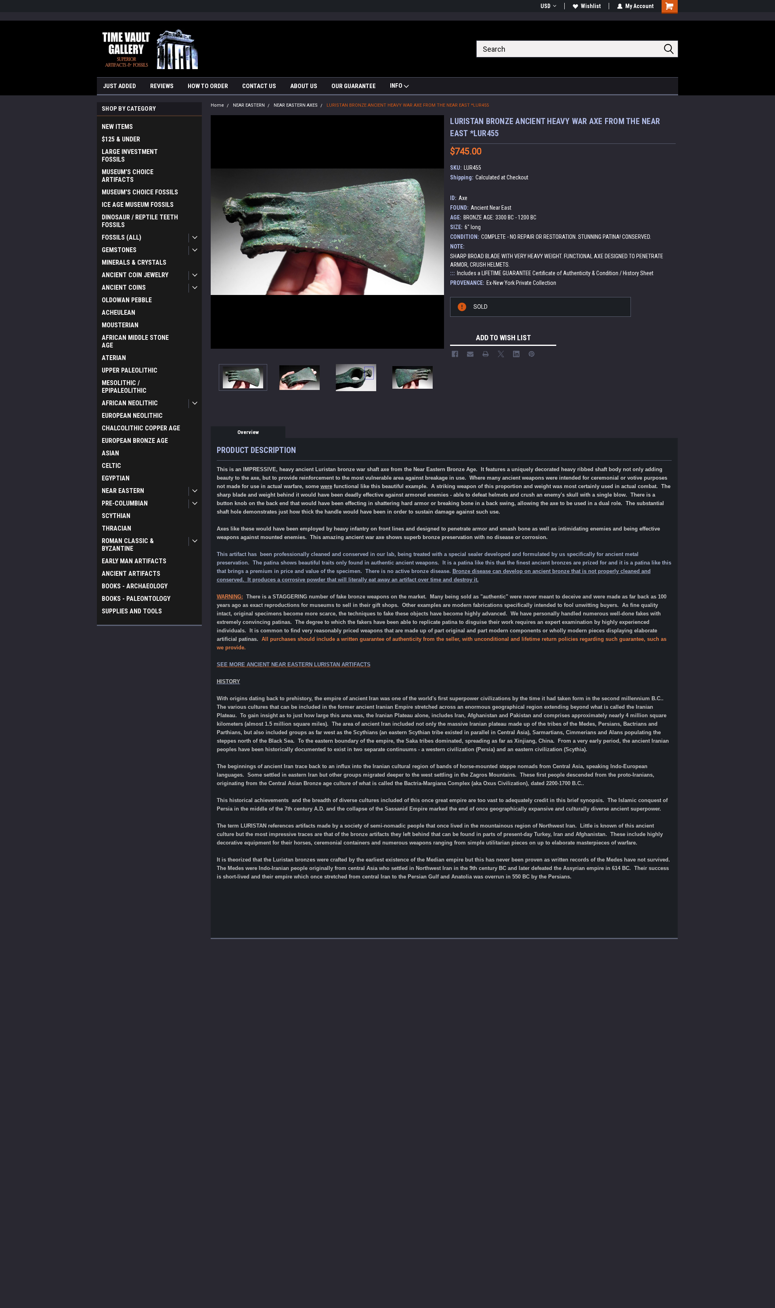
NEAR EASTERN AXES (296, 105)
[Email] (470, 354)
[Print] (485, 354)
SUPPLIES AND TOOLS (132, 611)
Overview (248, 432)
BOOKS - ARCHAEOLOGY (135, 586)
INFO (397, 85)
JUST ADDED (119, 86)
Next (436, 231)
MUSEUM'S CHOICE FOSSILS (140, 192)
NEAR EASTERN (123, 491)
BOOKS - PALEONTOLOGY (136, 598)
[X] (501, 354)
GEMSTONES (119, 250)
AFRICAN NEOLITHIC (130, 403)
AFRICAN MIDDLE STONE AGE (135, 341)
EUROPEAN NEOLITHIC (132, 415)
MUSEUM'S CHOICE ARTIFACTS (127, 175)
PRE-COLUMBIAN (125, 503)
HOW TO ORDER (208, 86)
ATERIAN (114, 358)
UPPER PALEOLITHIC (129, 370)
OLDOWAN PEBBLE (127, 300)
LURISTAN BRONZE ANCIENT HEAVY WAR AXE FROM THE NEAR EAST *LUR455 (408, 105)
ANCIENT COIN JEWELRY (135, 275)
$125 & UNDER (121, 139)
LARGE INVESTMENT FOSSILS (130, 155)
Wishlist (591, 6)
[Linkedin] (516, 354)
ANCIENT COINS (124, 287)
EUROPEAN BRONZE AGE (135, 440)
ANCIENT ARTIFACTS (131, 573)
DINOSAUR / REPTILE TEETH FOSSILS (140, 221)
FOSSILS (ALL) (121, 237)
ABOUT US (303, 86)
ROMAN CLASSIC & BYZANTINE (128, 544)
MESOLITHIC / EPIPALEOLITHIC (124, 386)
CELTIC (111, 466)
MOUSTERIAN (120, 325)
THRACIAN (116, 528)
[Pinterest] (531, 354)
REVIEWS (162, 86)
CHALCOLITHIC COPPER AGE (141, 428)
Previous (219, 231)
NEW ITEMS (117, 127)
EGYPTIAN (116, 478)
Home (217, 105)
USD (545, 6)
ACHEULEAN (118, 312)
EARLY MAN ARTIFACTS (134, 561)
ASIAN (110, 453)
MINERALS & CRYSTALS (134, 262)
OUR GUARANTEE (353, 86)
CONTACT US (259, 86)
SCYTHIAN (116, 516)
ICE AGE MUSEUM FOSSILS (138, 205)
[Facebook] (455, 354)
